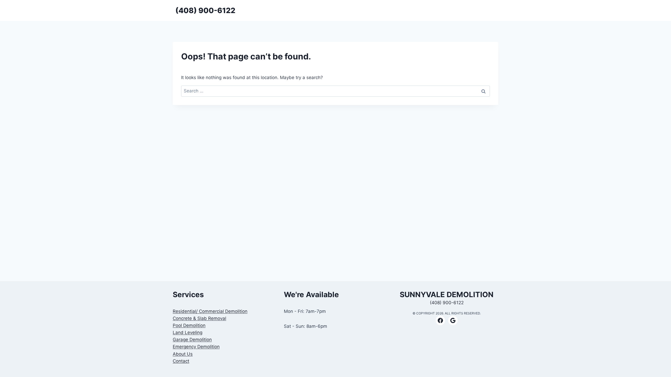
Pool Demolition (189, 325)
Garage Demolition (192, 339)
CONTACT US (458, 10)
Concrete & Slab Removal (199, 318)
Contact (181, 361)
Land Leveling (187, 332)
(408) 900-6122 (447, 302)
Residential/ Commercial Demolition (210, 311)
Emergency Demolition (196, 346)
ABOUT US (486, 10)
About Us (183, 354)
